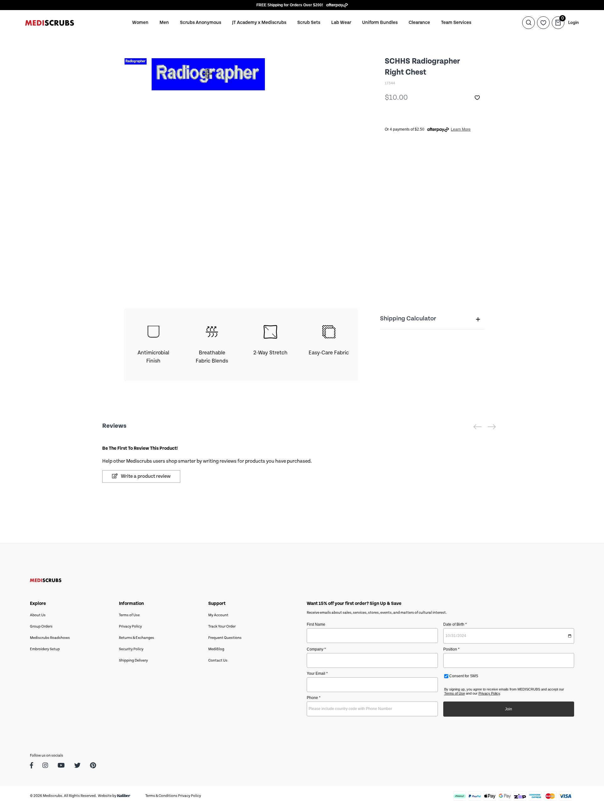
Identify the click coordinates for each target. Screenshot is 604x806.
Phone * (314, 698)
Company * (316, 649)
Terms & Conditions (161, 796)
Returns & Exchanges (136, 638)
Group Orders (41, 626)
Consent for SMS (463, 676)
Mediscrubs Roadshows (50, 638)
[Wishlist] (543, 22)
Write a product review (145, 476)
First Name (316, 624)
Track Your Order (222, 626)
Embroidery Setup (45, 649)
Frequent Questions (225, 638)
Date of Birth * (455, 624)
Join (508, 709)
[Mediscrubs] (49, 22)
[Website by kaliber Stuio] (123, 796)
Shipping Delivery (133, 660)
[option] (135, 82)
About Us (38, 615)
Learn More (461, 129)
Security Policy (131, 649)
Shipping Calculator (408, 318)
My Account (218, 615)
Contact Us (217, 660)
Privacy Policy (130, 626)
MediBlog (216, 649)
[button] (477, 97)
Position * (451, 649)
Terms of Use (129, 615)
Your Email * (317, 673)
